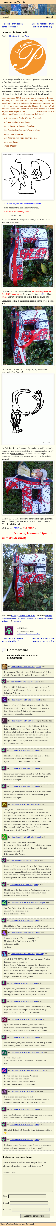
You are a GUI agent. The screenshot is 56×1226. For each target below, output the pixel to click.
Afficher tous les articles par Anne (28, 634)
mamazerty (40, 953)
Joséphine (39, 1052)
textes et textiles (43, 618)
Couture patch (24, 615)
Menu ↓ (49, 17)
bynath (37, 804)
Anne (27, 36)
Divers (32, 615)
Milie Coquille (40, 1070)
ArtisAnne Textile (14, 2)
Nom (5, 1196)
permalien (17, 621)
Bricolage (14, 615)
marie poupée (40, 902)
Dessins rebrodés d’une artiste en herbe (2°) (43, 25)
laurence (39, 1019)
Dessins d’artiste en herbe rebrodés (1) (12, 25)
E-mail (6, 1203)
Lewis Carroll (31, 618)
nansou (38, 666)
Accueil (6, 17)
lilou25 (38, 699)
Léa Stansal (21, 618)
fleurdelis (38, 837)
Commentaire (9, 1172)
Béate (38, 932)
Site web (7, 1209)
